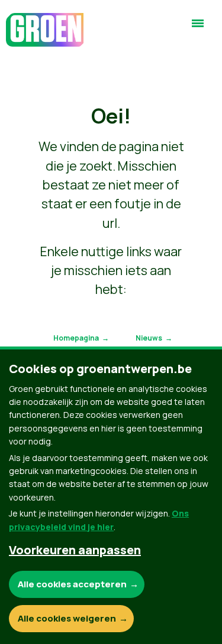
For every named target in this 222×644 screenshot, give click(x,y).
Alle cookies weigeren (67, 618)
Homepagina (76, 338)
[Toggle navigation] (197, 28)
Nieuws (149, 338)
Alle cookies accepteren (72, 584)
